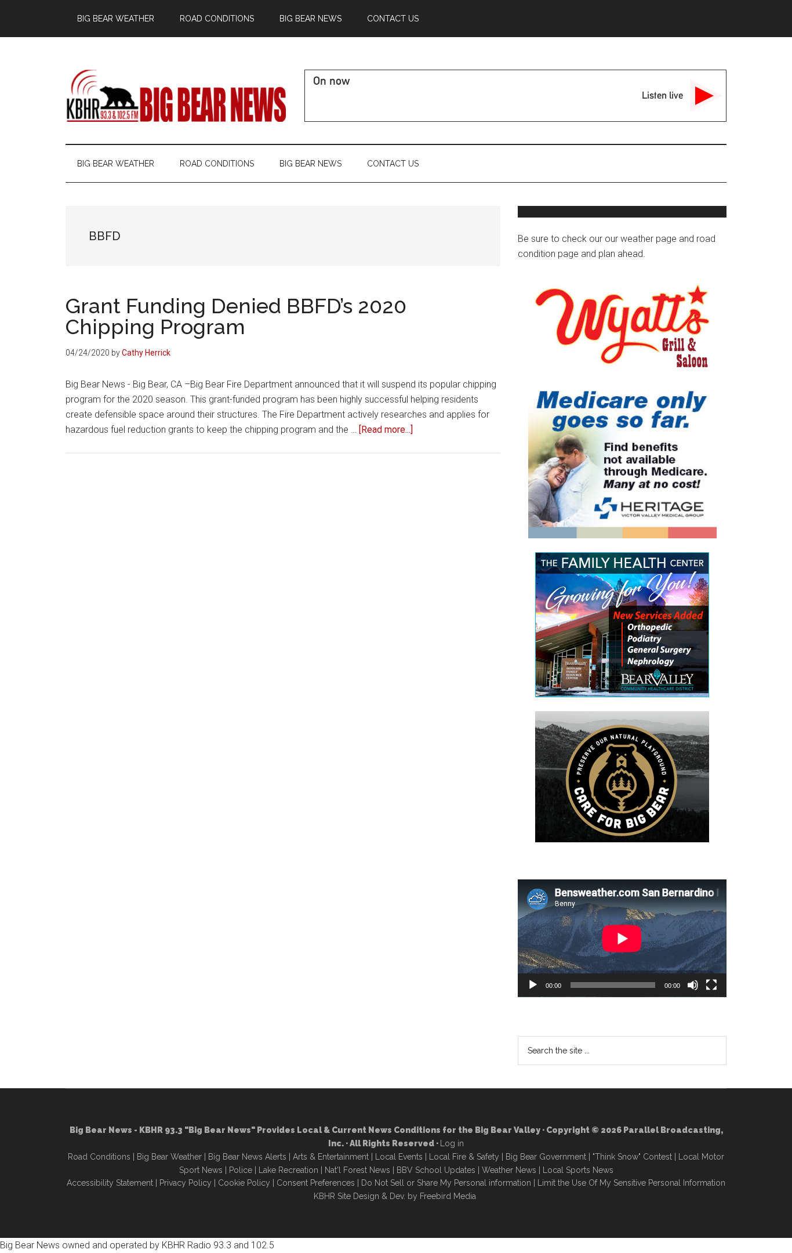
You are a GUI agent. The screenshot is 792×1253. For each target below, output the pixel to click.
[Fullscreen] (711, 985)
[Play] (533, 985)
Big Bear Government (546, 1156)
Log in (452, 1143)
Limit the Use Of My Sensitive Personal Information (631, 1182)
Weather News (509, 1170)
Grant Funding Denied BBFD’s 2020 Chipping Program (236, 316)
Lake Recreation (288, 1170)
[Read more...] (386, 429)
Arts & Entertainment (331, 1156)
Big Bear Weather (169, 1156)
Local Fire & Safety (464, 1156)
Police (240, 1170)
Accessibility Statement (110, 1182)
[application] (622, 938)
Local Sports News (578, 1170)
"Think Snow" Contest (632, 1156)
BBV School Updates (436, 1170)
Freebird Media (448, 1196)
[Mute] (693, 985)
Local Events (399, 1156)
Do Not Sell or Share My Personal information (446, 1182)
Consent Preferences (316, 1182)
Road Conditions (99, 1156)
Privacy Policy (185, 1182)
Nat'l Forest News (357, 1170)
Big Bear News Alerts (247, 1156)
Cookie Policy (244, 1182)
